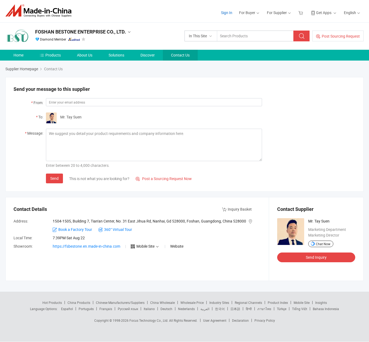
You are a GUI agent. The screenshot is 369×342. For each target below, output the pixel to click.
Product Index (278, 302)
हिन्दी (249, 309)
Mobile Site (302, 302)
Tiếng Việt (299, 309)
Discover (147, 55)
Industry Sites (219, 302)
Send (54, 178)
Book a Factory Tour (75, 229)
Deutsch (166, 309)
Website (176, 246)
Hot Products (52, 302)
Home (19, 55)
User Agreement (214, 320)
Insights (321, 302)
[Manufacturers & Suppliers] (40, 10)
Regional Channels (248, 302)
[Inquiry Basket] (301, 12)
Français (105, 309)
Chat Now (323, 244)
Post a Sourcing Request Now (164, 178)
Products (53, 55)
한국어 (220, 309)
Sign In (226, 12)
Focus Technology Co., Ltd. (149, 320)
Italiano (149, 309)
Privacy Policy (264, 320)
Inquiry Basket (240, 209)
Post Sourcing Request (341, 36)
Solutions (116, 55)
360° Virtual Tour (118, 229)
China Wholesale (162, 302)
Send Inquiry (316, 257)
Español (67, 309)
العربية (204, 309)
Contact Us (180, 55)
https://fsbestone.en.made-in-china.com (86, 246)
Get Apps (323, 12)
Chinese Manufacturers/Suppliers (120, 302)
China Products (79, 302)
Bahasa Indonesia (326, 309)
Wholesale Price (192, 302)
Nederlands (186, 309)
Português (86, 309)
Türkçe (281, 309)
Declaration (240, 320)
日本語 (235, 309)
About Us (84, 55)
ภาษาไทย (264, 309)
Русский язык (128, 309)
